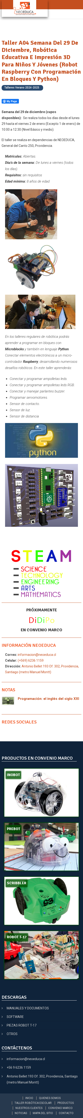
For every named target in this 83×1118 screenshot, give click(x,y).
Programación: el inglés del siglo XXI (48, 699)
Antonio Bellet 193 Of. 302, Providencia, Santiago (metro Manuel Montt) (42, 1079)
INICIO (29, 1098)
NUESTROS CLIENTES (28, 1108)
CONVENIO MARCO (60, 1108)
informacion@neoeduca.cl (36, 655)
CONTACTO (66, 1113)
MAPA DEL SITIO (43, 1113)
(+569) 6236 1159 (30, 660)
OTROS (12, 1034)
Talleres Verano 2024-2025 (21, 87)
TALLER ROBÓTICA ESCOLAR (33, 1103)
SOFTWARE (15, 1017)
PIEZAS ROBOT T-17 (21, 1025)
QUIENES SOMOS (50, 1098)
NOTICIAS (21, 1113)
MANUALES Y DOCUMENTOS (28, 1008)
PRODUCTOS (65, 1103)
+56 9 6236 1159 (19, 1067)
